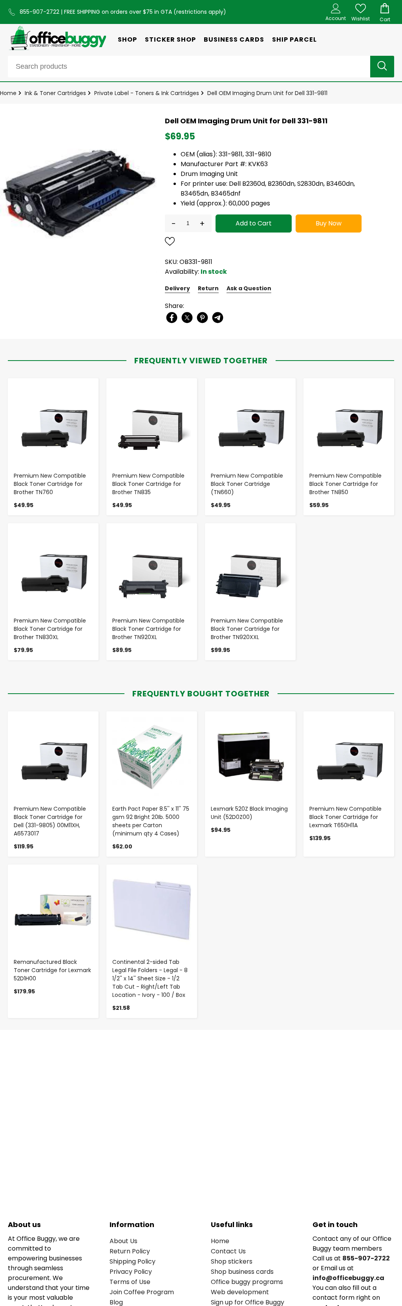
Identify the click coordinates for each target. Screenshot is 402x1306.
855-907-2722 (40, 12)
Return (208, 288)
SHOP (127, 39)
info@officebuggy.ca (348, 1277)
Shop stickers (231, 1261)
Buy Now (329, 223)
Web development (240, 1292)
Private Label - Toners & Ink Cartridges (146, 93)
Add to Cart (254, 223)
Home (8, 93)
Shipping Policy (132, 1261)
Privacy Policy (131, 1271)
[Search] (382, 66)
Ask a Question (249, 288)
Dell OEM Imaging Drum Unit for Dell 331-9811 (267, 93)
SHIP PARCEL (294, 39)
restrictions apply (199, 12)
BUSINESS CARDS (234, 39)
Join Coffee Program (142, 1292)
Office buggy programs (247, 1281)
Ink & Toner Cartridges (55, 93)
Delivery (177, 288)
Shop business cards (242, 1271)
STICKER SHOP (170, 39)
